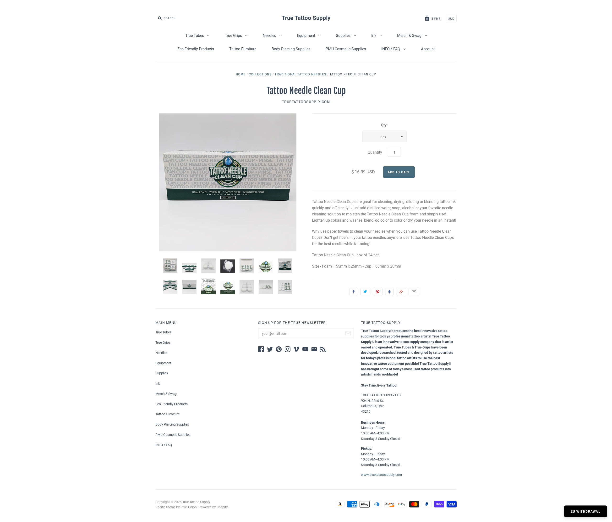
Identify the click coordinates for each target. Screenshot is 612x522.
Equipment (306, 35)
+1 (401, 291)
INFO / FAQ (391, 49)
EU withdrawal (586, 511)
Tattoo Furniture (242, 49)
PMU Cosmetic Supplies (346, 49)
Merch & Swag (409, 35)
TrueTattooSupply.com (306, 101)
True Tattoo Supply (306, 18)
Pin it (378, 291)
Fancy (389, 291)
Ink (374, 35)
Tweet (365, 291)
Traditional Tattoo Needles (300, 74)
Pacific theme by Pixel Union (176, 507)
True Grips (234, 35)
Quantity (375, 152)
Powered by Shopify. (213, 507)
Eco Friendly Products (195, 49)
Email (414, 291)
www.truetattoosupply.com (381, 475)
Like (353, 291)
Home (241, 74)
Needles (270, 35)
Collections (260, 74)
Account (428, 49)
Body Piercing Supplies (291, 49)
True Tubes (195, 35)
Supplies (343, 35)
